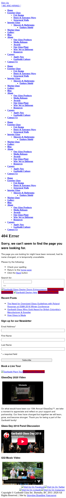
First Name (6, 335)
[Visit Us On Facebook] (33, 486)
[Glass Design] (25, 292)
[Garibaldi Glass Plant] (12, 371)
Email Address (8, 326)
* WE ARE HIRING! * (11, 5)
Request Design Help (48, 292)
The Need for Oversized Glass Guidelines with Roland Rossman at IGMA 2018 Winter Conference (33, 305)
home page (26, 269)
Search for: (6, 277)
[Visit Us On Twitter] (55, 486)
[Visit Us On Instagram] (53, 489)
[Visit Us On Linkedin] (30, 489)
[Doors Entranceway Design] (24, 289)
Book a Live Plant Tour (34, 371)
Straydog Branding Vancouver (41, 495)
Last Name (6, 344)
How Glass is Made (16, 315)
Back (18, 272)
